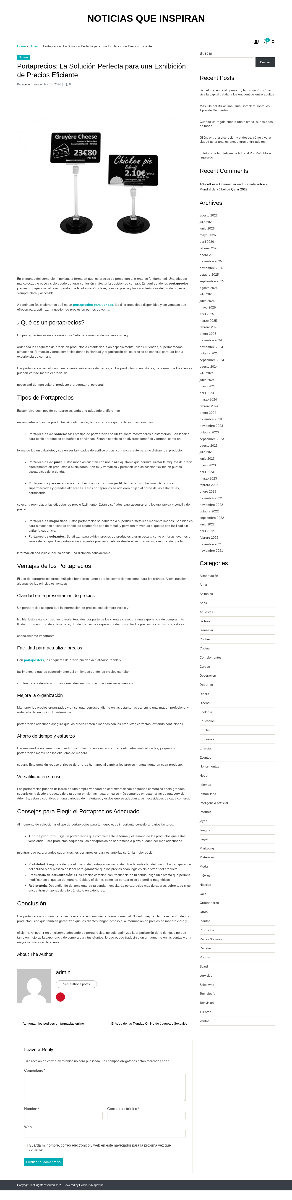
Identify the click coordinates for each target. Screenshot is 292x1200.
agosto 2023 (209, 445)
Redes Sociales (211, 939)
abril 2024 (207, 393)
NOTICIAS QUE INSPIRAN (146, 18)
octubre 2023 (209, 432)
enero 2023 (208, 491)
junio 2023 (207, 458)
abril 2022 (207, 531)
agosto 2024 (209, 366)
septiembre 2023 (212, 439)
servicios (206, 975)
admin (26, 84)
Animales (206, 594)
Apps (203, 603)
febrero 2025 (209, 327)
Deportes (206, 684)
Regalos (205, 948)
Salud (204, 966)
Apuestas (206, 612)
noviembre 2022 (211, 504)
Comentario (34, 1070)
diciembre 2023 (211, 419)
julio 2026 (207, 222)
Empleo (205, 730)
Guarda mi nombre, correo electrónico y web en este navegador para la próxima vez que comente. (100, 1147)
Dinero (23, 57)
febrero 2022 (209, 537)
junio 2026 (207, 228)
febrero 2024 (209, 406)
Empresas (207, 739)
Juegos (205, 830)
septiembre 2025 (212, 281)
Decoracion (208, 675)
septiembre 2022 (212, 518)
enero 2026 (208, 255)
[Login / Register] (256, 41)
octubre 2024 (209, 353)
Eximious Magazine (91, 1185)
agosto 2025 (209, 288)
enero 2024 (208, 412)
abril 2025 (207, 314)
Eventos (205, 757)
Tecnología (207, 993)
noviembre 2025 (211, 268)
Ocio (203, 894)
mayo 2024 (208, 386)
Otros (204, 912)
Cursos (205, 666)
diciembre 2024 (211, 340)
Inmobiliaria (208, 794)
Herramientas (209, 766)
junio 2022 (207, 524)
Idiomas (205, 784)
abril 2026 (207, 241)
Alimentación (209, 576)
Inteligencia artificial (214, 803)
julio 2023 (207, 452)
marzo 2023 (208, 478)
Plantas (205, 921)
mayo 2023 (208, 465)
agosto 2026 (209, 215)
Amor (203, 584)
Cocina (205, 648)
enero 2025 (208, 333)
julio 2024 (207, 373)
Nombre (31, 1109)
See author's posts (76, 984)
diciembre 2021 (211, 544)
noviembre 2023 (211, 425)
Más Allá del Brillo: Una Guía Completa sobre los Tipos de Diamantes (235, 108)
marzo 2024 (208, 399)
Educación (207, 721)
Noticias (205, 884)
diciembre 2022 (211, 498)
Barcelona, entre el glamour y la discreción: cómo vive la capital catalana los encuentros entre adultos (237, 92)
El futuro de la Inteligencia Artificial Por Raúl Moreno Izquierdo (237, 155)
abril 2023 (207, 472)
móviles (205, 875)
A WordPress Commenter (218, 184)
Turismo (205, 1012)
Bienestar (206, 630)
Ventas (204, 1021)
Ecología (206, 712)
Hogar (204, 775)
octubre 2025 (209, 274)
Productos (207, 930)
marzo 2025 (208, 320)
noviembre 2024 (211, 347)
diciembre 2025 (211, 261)
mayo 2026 (208, 235)
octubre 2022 (209, 511)
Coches (205, 639)
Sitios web (207, 984)
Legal (204, 839)
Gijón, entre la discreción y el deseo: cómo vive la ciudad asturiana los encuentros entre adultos (235, 139)
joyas (203, 821)
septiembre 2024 (212, 360)
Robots (205, 957)
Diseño (205, 703)
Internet (205, 812)
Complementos (211, 657)
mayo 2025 (208, 307)
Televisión (207, 1003)
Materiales (207, 857)
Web (28, 1127)
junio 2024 (207, 380)
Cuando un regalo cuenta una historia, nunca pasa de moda (236, 124)
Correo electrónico (123, 1109)
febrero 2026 (209, 248)
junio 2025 (207, 301)
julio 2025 (207, 294)
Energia (205, 748)
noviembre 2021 (211, 550)
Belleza (205, 621)
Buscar (206, 53)
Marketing (207, 848)
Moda (204, 866)
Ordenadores (209, 903)
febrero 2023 (209, 485)
